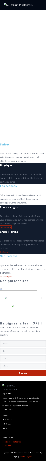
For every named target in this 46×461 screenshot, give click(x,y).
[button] (6, 227)
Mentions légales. (26, 457)
